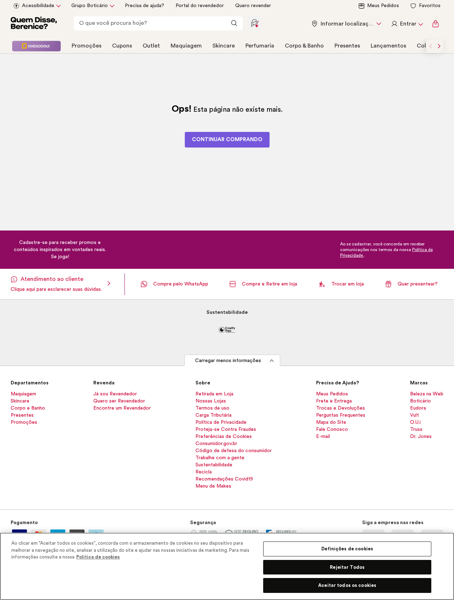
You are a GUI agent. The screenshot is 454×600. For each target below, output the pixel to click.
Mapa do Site (331, 422)
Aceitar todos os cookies (347, 585)
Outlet (151, 46)
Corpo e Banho (28, 408)
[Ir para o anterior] (430, 46)
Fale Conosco (332, 429)
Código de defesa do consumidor (233, 450)
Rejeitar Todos (347, 567)
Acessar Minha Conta (407, 24)
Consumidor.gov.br (216, 443)
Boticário (420, 401)
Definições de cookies (347, 548)
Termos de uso (212, 408)
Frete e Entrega (334, 401)
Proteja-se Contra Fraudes (225, 429)
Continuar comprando (227, 139)
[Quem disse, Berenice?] (34, 24)
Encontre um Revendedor (122, 408)
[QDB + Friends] (36, 46)
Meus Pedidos (383, 5)
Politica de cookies (98, 557)
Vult (414, 415)
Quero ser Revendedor (119, 401)
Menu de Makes (213, 486)
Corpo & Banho (304, 46)
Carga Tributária (213, 415)
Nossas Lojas (210, 401)
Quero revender (253, 5)
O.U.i (415, 422)
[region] (227, 566)
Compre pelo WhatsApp (180, 284)
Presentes (347, 46)
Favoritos (430, 5)
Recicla (203, 472)
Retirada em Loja (214, 393)
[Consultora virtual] (255, 23)
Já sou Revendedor (115, 393)
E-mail (323, 436)
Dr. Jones (421, 436)
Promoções (86, 46)
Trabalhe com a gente (219, 457)
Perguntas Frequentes (340, 415)
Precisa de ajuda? (144, 5)
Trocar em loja (347, 284)
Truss (416, 429)
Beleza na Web (426, 393)
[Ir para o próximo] (439, 46)
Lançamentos (388, 46)
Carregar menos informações (228, 360)
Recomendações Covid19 (224, 479)
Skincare (223, 46)
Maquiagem (186, 46)
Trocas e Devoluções (340, 408)
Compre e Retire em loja (269, 284)
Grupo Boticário (89, 5)
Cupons (122, 46)
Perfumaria (259, 46)
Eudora (418, 408)
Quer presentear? (418, 284)
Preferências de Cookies (223, 436)
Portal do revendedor (200, 5)
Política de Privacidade (221, 422)
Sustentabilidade (213, 464)
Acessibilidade (38, 5)
